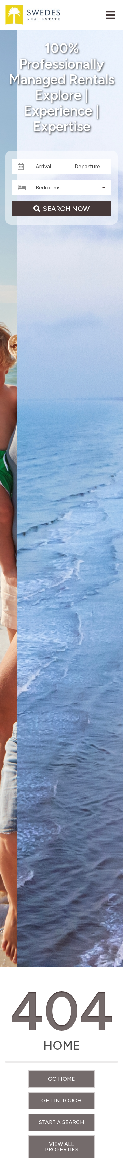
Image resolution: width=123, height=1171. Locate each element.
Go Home (61, 1079)
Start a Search (61, 1122)
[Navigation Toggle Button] (111, 15)
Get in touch (61, 1100)
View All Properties (61, 1147)
